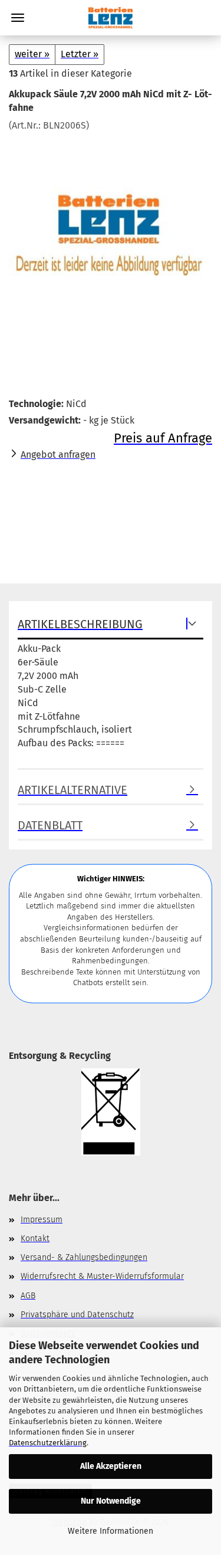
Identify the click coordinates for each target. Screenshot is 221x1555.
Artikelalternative (72, 790)
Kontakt (35, 1238)
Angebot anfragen (58, 454)
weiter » (32, 54)
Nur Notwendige (111, 1501)
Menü (17, 17)
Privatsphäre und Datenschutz (77, 1315)
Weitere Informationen (110, 1531)
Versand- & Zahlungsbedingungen (84, 1257)
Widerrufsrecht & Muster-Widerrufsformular (102, 1276)
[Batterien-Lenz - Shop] (110, 17)
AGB (28, 1296)
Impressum (41, 1220)
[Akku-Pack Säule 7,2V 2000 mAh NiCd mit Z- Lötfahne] (110, 220)
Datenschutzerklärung (48, 1442)
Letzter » (79, 54)
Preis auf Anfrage (163, 438)
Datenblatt (50, 825)
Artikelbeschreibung (80, 624)
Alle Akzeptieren (110, 1466)
